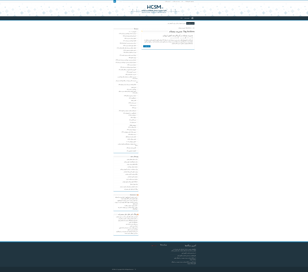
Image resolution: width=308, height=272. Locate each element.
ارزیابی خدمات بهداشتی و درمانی (129, 33)
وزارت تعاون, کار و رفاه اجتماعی (131, 171)
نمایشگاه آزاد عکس (133, 222)
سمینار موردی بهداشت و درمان (129, 67)
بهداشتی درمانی (132, 89)
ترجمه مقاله (133, 134)
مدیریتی (134, 105)
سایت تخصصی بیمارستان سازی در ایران (129, 186)
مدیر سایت (133, 102)
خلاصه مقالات (133, 139)
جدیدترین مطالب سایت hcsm (131, 233)
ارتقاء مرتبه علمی (134, 226)
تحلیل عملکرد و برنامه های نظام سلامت (127, 48)
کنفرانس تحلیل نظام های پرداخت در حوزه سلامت (127, 216)
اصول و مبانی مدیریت (131, 38)
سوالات (134, 117)
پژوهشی (134, 125)
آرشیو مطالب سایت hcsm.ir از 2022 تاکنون (128, 227)
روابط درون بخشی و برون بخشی (129, 55)
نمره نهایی (133, 122)
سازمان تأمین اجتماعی (133, 176)
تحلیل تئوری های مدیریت (130, 45)
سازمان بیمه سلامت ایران (132, 179)
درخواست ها (133, 115)
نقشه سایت (186, 18)
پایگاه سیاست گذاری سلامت (131, 174)
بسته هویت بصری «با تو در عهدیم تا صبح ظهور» (127, 200)
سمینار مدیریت (182, 37)
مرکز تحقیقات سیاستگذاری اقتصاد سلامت (127, 144)
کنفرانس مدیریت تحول (133, 229)
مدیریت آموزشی (132, 72)
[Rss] (135, 269)
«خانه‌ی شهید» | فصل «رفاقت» (131, 205)
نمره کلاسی (133, 119)
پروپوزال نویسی (132, 129)
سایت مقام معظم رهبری (132, 159)
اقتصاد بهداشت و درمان (131, 40)
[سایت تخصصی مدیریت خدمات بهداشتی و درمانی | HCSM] (154, 9)
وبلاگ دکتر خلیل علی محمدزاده (131, 189)
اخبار (135, 87)
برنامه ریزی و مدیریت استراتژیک (129, 43)
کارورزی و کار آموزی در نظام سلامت (128, 69)
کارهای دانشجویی (132, 150)
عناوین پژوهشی (132, 141)
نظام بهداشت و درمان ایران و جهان (128, 84)
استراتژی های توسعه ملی (130, 35)
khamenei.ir (133, 195)
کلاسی (134, 100)
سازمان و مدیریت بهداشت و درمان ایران (127, 60)
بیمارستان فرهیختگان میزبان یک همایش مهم (128, 220)
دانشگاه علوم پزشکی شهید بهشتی (130, 181)
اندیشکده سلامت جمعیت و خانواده (128, 110)
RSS (181, 18)
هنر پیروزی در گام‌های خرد (180, 23)
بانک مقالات (133, 127)
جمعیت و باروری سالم (131, 95)
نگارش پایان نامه (132, 147)
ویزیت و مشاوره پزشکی (131, 52)
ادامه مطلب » (147, 46)
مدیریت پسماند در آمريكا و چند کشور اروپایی (178, 35)
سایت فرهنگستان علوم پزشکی (131, 161)
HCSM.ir (114, 269)
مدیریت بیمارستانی (132, 74)
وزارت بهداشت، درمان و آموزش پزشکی (129, 169)
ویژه (135, 107)
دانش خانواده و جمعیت (131, 50)
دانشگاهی (134, 98)
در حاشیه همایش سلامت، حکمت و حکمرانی (128, 218)
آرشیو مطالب (167, 1)
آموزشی (134, 31)
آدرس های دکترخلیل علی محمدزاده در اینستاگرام (127, 231)
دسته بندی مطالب (176, 1)
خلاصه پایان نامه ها (132, 136)
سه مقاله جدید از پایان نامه (132, 224)
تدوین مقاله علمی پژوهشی (130, 132)
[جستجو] (114, 1)
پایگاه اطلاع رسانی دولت (132, 164)
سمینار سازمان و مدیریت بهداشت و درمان (127, 62)
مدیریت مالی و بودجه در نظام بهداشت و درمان (126, 80)
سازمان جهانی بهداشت (132, 166)
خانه (182, 1)
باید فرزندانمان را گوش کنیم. (187, 253)
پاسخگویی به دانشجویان (130, 113)
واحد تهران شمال (134, 184)
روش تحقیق (133, 57)
